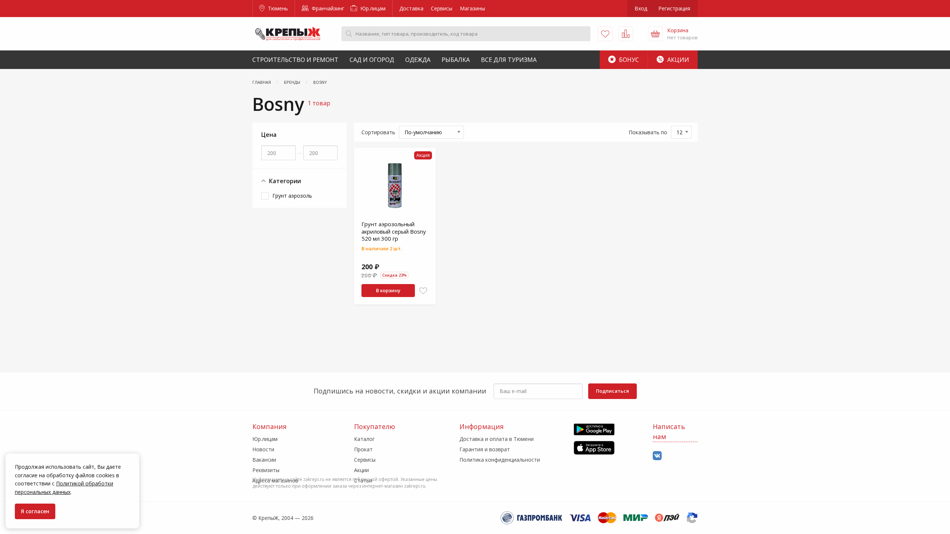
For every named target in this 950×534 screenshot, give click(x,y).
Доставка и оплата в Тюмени (496, 438)
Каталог (364, 438)
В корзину (388, 290)
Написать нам (669, 431)
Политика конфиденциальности (499, 459)
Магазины (472, 8)
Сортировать (378, 132)
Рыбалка (456, 60)
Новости (263, 449)
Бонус (628, 60)
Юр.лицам (372, 8)
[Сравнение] (625, 33)
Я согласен (35, 511)
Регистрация (674, 8)
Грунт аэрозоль (292, 195)
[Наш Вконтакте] (657, 456)
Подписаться (612, 391)
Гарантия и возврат (484, 449)
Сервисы (441, 8)
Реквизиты (265, 470)
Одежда (417, 60)
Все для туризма (509, 60)
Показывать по (648, 132)
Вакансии (264, 459)
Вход (641, 8)
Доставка (411, 8)
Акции (677, 60)
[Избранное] (605, 33)
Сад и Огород (372, 60)
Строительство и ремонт (295, 60)
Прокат (363, 449)
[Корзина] (655, 33)
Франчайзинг (327, 8)
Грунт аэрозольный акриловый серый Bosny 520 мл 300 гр (393, 231)
